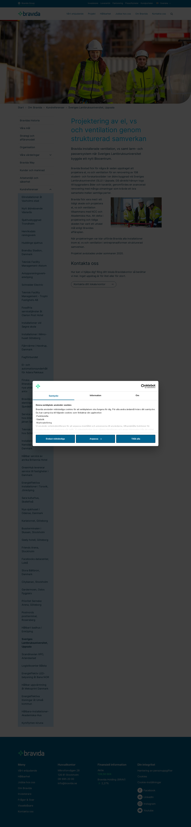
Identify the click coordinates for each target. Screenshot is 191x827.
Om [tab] (137, 395)
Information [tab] (95, 395)
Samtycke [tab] (53, 396)
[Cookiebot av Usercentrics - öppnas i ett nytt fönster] (143, 386)
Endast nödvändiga (55, 439)
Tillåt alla (135, 439)
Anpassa (94, 439)
